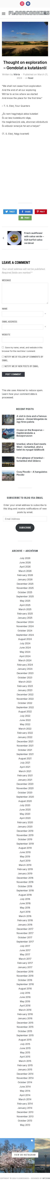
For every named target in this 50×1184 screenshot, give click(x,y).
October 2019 (25, 839)
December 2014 (25, 1073)
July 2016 (25, 992)
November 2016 (25, 975)
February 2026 (25, 575)
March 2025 (25, 609)
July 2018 (25, 899)
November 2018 (25, 882)
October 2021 (25, 750)
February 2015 (25, 1065)
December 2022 (25, 694)
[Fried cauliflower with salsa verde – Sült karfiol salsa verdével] (14, 237)
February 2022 (25, 732)
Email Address (9, 321)
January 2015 (25, 1069)
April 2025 (25, 605)
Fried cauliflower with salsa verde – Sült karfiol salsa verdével (34, 238)
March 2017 (25, 958)
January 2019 (25, 873)
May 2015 (25, 1052)
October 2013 (25, 1120)
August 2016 (25, 988)
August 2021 (25, 758)
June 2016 (25, 997)
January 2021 (25, 779)
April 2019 (25, 860)
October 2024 (25, 630)
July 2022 (25, 715)
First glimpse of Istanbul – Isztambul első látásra (30, 459)
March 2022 (25, 728)
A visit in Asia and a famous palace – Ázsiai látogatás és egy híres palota (32, 419)
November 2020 (25, 788)
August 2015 (25, 1039)
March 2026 (25, 571)
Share (28, 212)
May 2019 (25, 856)
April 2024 (25, 656)
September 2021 (25, 754)
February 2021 (25, 775)
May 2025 (25, 600)
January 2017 (25, 967)
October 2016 (25, 980)
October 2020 (25, 792)
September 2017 (25, 941)
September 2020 (25, 796)
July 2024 (25, 643)
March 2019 (25, 865)
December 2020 (25, 784)
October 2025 (25, 592)
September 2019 (25, 843)
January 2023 (25, 690)
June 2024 (25, 647)
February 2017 (25, 963)
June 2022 (25, 720)
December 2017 (25, 929)
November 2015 (25, 1026)
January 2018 (25, 924)
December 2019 (25, 830)
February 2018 (25, 920)
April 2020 (25, 818)
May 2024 (25, 652)
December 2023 (25, 673)
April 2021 (25, 767)
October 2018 (25, 886)
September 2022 (25, 707)
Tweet (12, 212)
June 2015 (25, 1048)
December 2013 (25, 1112)
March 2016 (25, 1009)
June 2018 (25, 903)
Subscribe (25, 527)
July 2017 (25, 946)
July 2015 (25, 1044)
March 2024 (25, 660)
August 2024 (25, 639)
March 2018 (25, 916)
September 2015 (25, 1035)
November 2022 (25, 698)
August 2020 (25, 801)
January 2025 (25, 617)
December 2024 (25, 622)
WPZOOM (46, 1178)
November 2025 (25, 588)
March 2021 (25, 771)
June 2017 (25, 950)
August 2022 (25, 711)
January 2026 (25, 579)
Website (6, 334)
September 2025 (25, 596)
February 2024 (25, 664)
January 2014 (25, 1108)
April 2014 (25, 1095)
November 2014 (25, 1078)
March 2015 (25, 1061)
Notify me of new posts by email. (21, 366)
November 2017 (25, 933)
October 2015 (25, 1031)
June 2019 (25, 852)
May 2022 (25, 724)
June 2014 (25, 1086)
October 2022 (25, 703)
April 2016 (25, 1005)
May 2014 (25, 1090)
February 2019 (25, 869)
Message (6, 280)
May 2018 (25, 907)
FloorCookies (29, 13)
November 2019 (25, 835)
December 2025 (25, 583)
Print (27, 218)
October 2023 (25, 677)
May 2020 (25, 814)
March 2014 (25, 1099)
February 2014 (25, 1103)
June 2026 (25, 562)
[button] (3, 13)
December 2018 (25, 877)
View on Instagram (25, 1155)
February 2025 (25, 613)
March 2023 (25, 681)
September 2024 (25, 635)
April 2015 (25, 1056)
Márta (17, 74)
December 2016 (25, 971)
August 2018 (25, 894)
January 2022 (25, 737)
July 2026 (25, 558)
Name (4, 308)
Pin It (42, 212)
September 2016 (25, 984)
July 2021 (25, 762)
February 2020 (25, 822)
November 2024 (25, 626)
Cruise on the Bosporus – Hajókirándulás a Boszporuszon (30, 433)
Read (30, 78)
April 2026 (25, 566)
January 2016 (25, 1018)
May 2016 (25, 1001)
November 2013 (25, 1116)
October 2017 (25, 937)
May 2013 (25, 1125)
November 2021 (25, 745)
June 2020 (25, 809)
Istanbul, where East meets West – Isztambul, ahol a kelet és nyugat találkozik (31, 447)
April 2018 (25, 911)
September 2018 (25, 890)
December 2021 (25, 741)
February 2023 (25, 686)
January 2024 (25, 668)
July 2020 (25, 805)
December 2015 (25, 1022)
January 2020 (25, 826)
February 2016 (25, 1014)
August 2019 (25, 847)
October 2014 (25, 1082)
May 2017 (25, 954)
